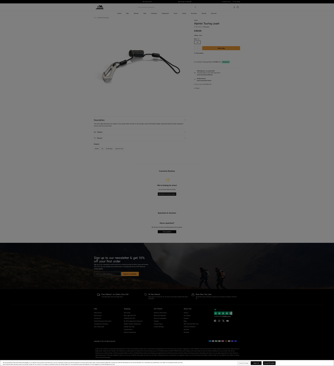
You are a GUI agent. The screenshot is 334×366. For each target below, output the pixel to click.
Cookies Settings (243, 363)
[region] (167, 363)
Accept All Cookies (269, 363)
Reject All (256, 363)
